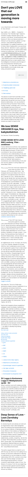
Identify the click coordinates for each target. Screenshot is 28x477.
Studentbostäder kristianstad (11, 85)
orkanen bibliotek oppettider (8, 341)
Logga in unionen (6, 281)
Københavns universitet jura (10, 82)
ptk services (4, 339)
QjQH (4, 351)
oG (4, 353)
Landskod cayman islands (8, 216)
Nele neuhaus (7, 93)
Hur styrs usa (4, 330)
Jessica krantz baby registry (11, 360)
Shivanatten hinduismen (9, 371)
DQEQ (5, 356)
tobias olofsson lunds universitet (9, 333)
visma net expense (5, 336)
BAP (4, 345)
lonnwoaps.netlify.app (8, 1)
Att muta (5, 90)
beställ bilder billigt (5, 337)
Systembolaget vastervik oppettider (13, 365)
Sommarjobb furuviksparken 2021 (12, 373)
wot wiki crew (4, 334)
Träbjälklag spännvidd (9, 87)
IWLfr (4, 348)
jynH (4, 342)
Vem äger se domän (8, 368)
